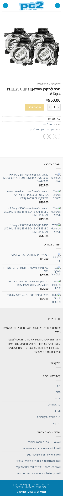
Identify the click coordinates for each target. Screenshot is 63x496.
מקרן (53, 129)
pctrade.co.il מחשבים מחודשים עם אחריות (38, 461)
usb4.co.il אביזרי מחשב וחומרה (44, 442)
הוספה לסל (35, 107)
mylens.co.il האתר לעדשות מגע (44, 454)
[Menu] (57, 5)
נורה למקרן (45, 129)
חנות (58, 392)
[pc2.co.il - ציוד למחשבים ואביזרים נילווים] (31, 5)
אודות (58, 398)
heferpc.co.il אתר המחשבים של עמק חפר (39, 473)
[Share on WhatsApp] (57, 136)
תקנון (58, 411)
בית (59, 386)
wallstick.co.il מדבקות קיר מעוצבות (42, 448)
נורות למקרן (42, 84)
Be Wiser (41, 491)
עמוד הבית (56, 84)
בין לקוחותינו (54, 404)
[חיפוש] (5, 5)
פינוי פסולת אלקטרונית (49, 417)
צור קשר (56, 423)
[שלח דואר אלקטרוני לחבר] (46, 136)
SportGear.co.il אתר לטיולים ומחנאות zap (38, 467)
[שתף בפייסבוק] (51, 136)
